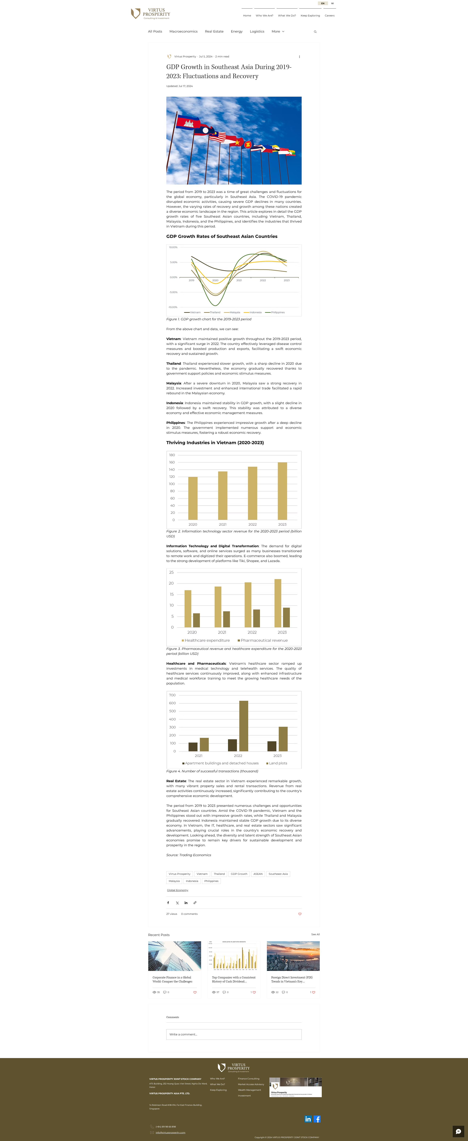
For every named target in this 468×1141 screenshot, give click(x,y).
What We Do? (217, 1084)
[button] (315, 31)
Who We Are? (217, 1078)
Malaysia (174, 881)
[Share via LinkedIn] (186, 902)
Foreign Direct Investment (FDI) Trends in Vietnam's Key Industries (292, 979)
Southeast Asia (278, 874)
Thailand (219, 874)
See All (315, 934)
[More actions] (299, 56)
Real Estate (214, 31)
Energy (237, 31)
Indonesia (192, 881)
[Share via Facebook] (168, 902)
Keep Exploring (218, 1090)
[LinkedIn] (308, 1119)
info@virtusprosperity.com (170, 1132)
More (276, 31)
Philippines (211, 881)
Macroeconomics (183, 31)
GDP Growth (239, 874)
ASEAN (258, 874)
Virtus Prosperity (179, 874)
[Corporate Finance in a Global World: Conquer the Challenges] (174, 956)
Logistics (257, 31)
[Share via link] (195, 902)
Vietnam (202, 874)
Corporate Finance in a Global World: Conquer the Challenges (172, 979)
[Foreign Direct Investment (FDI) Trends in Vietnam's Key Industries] (293, 956)
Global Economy (177, 890)
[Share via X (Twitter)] (177, 902)
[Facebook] (317, 1119)
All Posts (155, 31)
